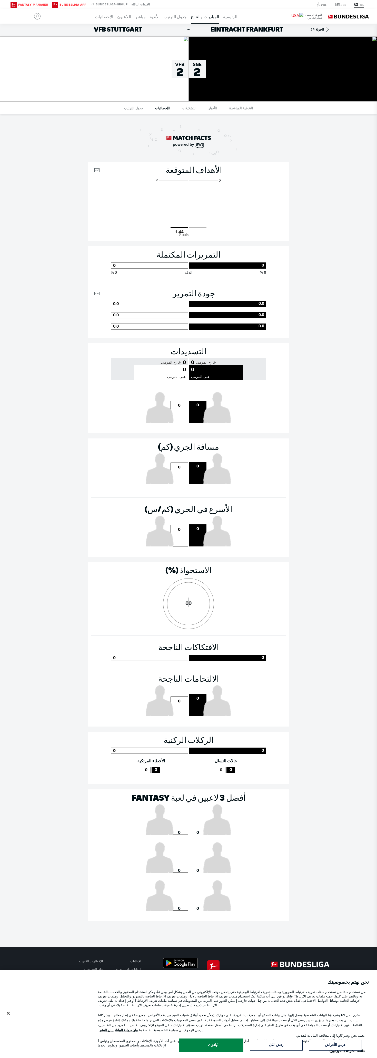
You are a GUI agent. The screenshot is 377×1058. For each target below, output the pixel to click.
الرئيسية (230, 16)
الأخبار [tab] (213, 108)
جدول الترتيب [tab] (133, 108)
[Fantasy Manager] (14, 4)
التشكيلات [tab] (189, 108)
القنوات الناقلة (140, 4)
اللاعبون (124, 16)
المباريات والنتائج (205, 16)
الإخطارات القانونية (91, 961)
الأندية (155, 16)
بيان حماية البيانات (126, 1030)
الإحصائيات (104, 16)
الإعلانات (135, 961)
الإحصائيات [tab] (162, 108)
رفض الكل (276, 1045)
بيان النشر (106, 1030)
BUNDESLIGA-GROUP (111, 4)
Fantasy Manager (33, 5)
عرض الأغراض (335, 1045)
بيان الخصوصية (93, 969)
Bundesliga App (72, 5)
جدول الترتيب (175, 16)
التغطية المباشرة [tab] (241, 108)
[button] (35, 16)
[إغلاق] (8, 1013)
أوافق (215, 1045)
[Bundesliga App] (55, 4)
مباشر (140, 16)
